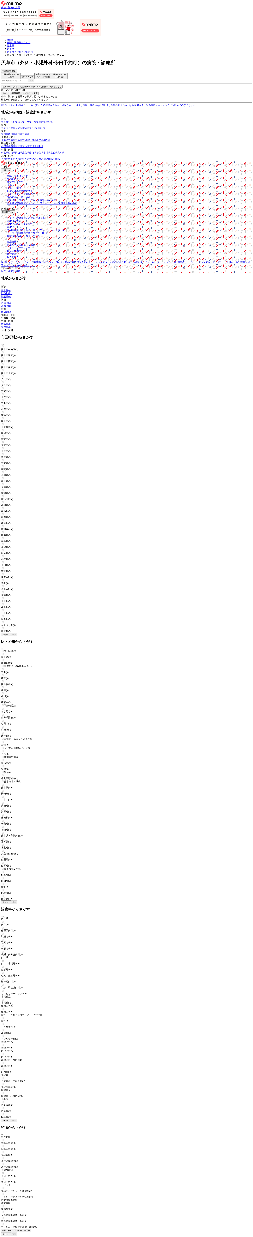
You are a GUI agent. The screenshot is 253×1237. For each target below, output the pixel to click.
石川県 (32, 146)
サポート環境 (14, 188)
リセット (6, 634)
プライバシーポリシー (18, 247)
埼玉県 (21, 122)
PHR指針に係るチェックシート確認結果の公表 (31, 200)
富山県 (25, 146)
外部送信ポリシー (16, 251)
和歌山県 (41, 128)
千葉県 (28, 122)
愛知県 (4, 134)
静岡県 (11, 134)
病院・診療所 (8, 7)
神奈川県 (13, 122)
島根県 (11, 152)
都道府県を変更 (9, 71)
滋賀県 (25, 128)
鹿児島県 (48, 159)
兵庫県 (11, 128)
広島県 (25, 152)
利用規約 (11, 241)
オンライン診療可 (29, 93)
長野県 (11, 146)
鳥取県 (4, 152)
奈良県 (32, 128)
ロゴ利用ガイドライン (18, 257)
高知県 (60, 152)
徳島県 (39, 152)
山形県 (39, 140)
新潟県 (18, 146)
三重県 (25, 134)
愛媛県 (53, 152)
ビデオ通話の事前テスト (20, 191)
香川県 (46, 152)
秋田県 (32, 140)
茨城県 (35, 122)
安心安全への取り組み (18, 197)
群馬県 (49, 122)
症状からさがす (15, 182)
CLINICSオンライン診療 (20, 224)
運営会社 (11, 254)
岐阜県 (18, 134)
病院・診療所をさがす (18, 175)
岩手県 (18, 140)
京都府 (18, 128)
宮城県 (25, 140)
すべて (5, 93)
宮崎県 (39, 159)
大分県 (32, 159)
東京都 (4, 122)
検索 (31, 80)
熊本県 (25, 159)
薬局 (17, 7)
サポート (11, 185)
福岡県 (4, 159)
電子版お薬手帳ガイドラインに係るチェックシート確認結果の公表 (42, 203)
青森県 (11, 140)
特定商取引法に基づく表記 (21, 244)
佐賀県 (11, 159)
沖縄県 (56, 159)
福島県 (46, 140)
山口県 (32, 152)
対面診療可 (15, 93)
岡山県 (18, 152)
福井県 (39, 146)
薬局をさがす (14, 179)
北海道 (4, 140)
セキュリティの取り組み (20, 194)
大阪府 (4, 128)
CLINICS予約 (14, 221)
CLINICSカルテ (15, 227)
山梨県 (4, 146)
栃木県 (42, 122)
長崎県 (18, 159)
